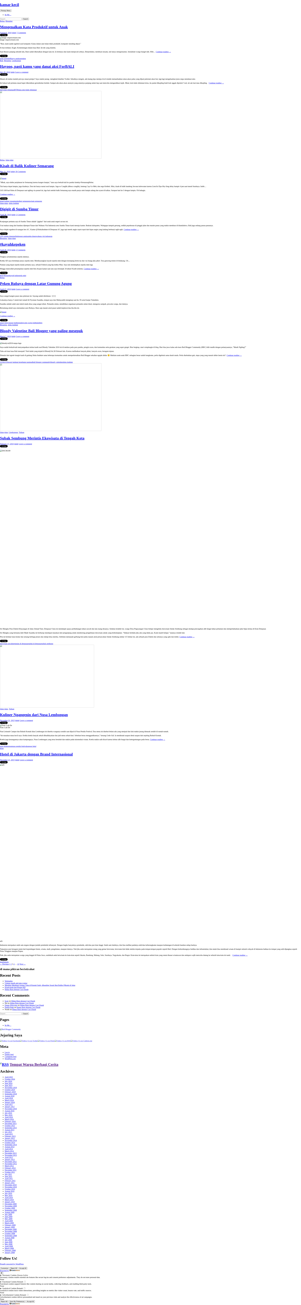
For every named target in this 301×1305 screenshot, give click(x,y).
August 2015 (9, 1130)
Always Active (22, 1275)
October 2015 (10, 1126)
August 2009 (9, 1212)
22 (18, 964)
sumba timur (31, 236)
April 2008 (9, 1246)
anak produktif (5, 59)
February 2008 (10, 1250)
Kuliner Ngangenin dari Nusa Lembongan (34, 715)
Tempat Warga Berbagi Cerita (34, 1064)
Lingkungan (16, 61)
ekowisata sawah (6, 644)
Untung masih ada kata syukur (16, 983)
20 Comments (20, 172)
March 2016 (9, 1119)
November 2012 (11, 1164)
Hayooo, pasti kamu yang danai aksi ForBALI (37, 66)
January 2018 (10, 1102)
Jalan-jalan (9, 160)
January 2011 (10, 1183)
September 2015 (11, 1128)
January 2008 (10, 1253)
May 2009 (8, 1219)
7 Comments (21, 33)
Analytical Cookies (9, 1288)
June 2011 (8, 1176)
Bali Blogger (5, 276)
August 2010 (9, 1191)
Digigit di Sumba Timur (19, 209)
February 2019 (10, 1092)
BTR (16, 90)
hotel (2, 962)
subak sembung (47, 644)
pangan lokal (31, 746)
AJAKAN (4, 362)
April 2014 (9, 1149)
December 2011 (10, 1170)
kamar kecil (9, 4)
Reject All (14, 1268)
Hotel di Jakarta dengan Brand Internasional (36, 754)
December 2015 (11, 1124)
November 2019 (11, 1088)
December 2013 (11, 1153)
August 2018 (9, 1096)
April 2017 (9, 1105)
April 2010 (9, 1198)
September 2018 (11, 1094)
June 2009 (8, 1217)
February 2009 (10, 1225)
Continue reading (163, 52)
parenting (22, 59)
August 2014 (9, 1147)
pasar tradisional (15, 323)
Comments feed (10, 1057)
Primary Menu (5, 11)
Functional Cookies (9, 1282)
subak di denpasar (35, 644)
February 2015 (10, 1136)
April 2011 (9, 1179)
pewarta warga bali (28, 323)
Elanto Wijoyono (11, 1005)
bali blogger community (41, 362)
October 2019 (10, 1090)
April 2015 (9, 1134)
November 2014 (11, 1140)
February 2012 (10, 1168)
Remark (20, 1282)
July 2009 (8, 1214)
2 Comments (20, 215)
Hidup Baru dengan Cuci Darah (16, 989)
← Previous (4, 964)
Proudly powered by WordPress (12, 1264)
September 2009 (11, 1210)
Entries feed (9, 1054)
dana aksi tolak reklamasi (27, 90)
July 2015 (8, 1132)
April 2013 (9, 1157)
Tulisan (21, 432)
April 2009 (9, 1221)
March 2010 (9, 1200)
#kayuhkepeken (12, 244)
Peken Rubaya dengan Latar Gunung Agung (36, 283)
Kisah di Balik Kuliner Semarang (27, 166)
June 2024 (8, 1083)
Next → (23, 964)
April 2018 (9, 1098)
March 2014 (9, 1151)
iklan (2, 748)
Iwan (6, 1001)
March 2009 (9, 1223)
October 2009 (10, 1208)
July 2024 (8, 1081)
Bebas (2, 21)
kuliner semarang (23, 201)
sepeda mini (21, 276)
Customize (4, 1268)
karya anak (15, 59)
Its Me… (8, 15)
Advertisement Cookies (11, 1295)
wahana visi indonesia (44, 236)
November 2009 (11, 1206)
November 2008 (11, 1231)
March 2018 (9, 1100)
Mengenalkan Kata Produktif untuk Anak (34, 27)
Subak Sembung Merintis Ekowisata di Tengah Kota (42, 438)
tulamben (39, 323)
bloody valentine (56, 362)
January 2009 (10, 1227)
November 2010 (11, 1187)
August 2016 (9, 1111)
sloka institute (14, 203)
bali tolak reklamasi (7, 90)
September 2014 (11, 1145)
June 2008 (8, 1242)
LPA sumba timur (6, 236)
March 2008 (9, 1248)
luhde (14, 33)
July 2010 (8, 1193)
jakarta (6, 962)
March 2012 (9, 1166)
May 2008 (8, 1244)
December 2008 (11, 1229)
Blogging (9, 21)
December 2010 (11, 1185)
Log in (7, 1052)
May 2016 (8, 1115)
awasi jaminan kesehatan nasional (20, 362)
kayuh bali (13, 276)
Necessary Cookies (9, 1275)
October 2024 (10, 1079)
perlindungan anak (20, 236)
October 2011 (10, 1172)
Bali (1, 61)
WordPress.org (10, 1059)
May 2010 (8, 1195)
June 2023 (8, 1085)
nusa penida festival (19, 746)
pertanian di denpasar (20, 644)
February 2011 (10, 1181)
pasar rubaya (4, 323)
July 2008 (8, 1240)
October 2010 (10, 1189)
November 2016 (11, 1109)
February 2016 (10, 1121)
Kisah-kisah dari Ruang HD (15, 987)
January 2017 (10, 1107)
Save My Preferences (17, 1301)
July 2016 (8, 1113)
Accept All (22, 1268)
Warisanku (9, 981)
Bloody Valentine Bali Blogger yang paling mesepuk (41, 331)
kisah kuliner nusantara (8, 201)
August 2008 (9, 1238)
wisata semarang (36, 201)
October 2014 (10, 1143)
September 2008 (11, 1236)
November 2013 (11, 1155)
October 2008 (10, 1234)
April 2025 (9, 1077)
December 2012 (11, 1162)
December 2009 (11, 1204)
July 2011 (8, 1174)
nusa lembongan (6, 746)
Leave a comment (21, 72)
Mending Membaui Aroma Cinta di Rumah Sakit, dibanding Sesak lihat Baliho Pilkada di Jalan (40, 985)
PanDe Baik (9, 1007)
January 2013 (10, 1159)
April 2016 (9, 1117)
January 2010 (10, 1202)
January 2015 (10, 1138)
